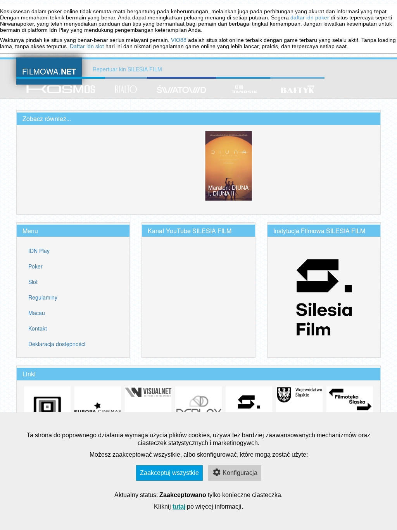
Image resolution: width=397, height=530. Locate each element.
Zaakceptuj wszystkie (169, 472)
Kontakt (37, 328)
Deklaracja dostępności (56, 344)
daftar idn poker (309, 17)
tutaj (179, 506)
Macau (36, 313)
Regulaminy (42, 297)
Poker (35, 266)
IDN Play (39, 251)
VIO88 (178, 40)
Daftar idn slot (87, 46)
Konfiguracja (240, 472)
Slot (33, 282)
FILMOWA (49, 70)
